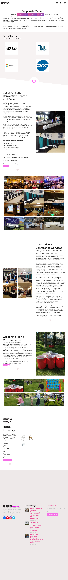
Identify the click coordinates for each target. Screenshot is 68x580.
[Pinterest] (7, 517)
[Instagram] (10, 517)
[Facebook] (4, 517)
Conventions (32, 14)
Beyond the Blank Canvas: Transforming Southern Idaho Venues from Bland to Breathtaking (36, 513)
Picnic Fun (40, 14)
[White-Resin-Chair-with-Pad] (23, 437)
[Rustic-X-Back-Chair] (30, 437)
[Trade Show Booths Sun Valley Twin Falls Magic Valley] (10, 275)
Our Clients (13, 14)
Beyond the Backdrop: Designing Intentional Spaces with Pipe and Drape (36, 539)
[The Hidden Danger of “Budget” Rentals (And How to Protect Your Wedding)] (27, 522)
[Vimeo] (13, 517)
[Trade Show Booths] (25, 290)
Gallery (56, 14)
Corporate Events (22, 14)
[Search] (61, 3)
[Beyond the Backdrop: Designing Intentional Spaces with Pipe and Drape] (27, 534)
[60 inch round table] (23, 445)
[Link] (8, 3)
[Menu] (57, 3)
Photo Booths (48, 14)
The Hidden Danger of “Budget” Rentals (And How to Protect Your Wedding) (36, 526)
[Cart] (65, 3)
